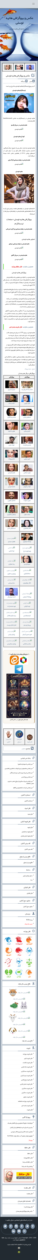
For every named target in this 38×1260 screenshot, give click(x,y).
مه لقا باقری (27, 573)
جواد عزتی (11, 444)
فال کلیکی (30, 893)
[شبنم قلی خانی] (8, 67)
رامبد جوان (27, 514)
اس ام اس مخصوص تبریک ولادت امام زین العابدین (19, 768)
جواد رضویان (27, 486)
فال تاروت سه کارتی (27, 1071)
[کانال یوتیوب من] (19, 1231)
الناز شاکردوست (11, 625)
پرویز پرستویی (11, 573)
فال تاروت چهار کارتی (27, 1075)
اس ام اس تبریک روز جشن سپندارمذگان (21, 772)
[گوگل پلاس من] (24, 1231)
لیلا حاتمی (11, 550)
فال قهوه (30, 827)
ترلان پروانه (11, 458)
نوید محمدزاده (11, 606)
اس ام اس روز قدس (27, 776)
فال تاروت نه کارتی (27, 1088)
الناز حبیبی (27, 403)
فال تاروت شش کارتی (26, 1084)
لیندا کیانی (27, 606)
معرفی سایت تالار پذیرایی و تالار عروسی (22, 1131)
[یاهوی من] (33, 1226)
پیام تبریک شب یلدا (27, 1166)
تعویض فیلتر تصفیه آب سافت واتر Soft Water (20, 1135)
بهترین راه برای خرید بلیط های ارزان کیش (21, 1127)
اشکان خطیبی (11, 500)
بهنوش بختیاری (11, 514)
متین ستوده (27, 500)
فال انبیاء (30, 814)
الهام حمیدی (11, 486)
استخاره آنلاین (28, 800)
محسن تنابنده (27, 444)
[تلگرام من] (27, 1226)
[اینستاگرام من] (16, 1226)
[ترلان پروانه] (19, 67)
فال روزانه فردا (28, 1206)
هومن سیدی (11, 541)
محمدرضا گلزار (11, 417)
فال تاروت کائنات (28, 1062)
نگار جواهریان (27, 582)
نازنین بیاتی (27, 431)
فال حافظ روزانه (28, 1157)
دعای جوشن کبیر (28, 875)
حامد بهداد (11, 403)
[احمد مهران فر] (30, 67)
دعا (32, 879)
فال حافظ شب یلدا (27, 1161)
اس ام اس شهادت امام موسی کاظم (23, 787)
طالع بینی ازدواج (19, 740)
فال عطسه (30, 1193)
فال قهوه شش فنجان (27, 835)
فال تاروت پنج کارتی (27, 1079)
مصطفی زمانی (27, 417)
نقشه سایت (10, 1244)
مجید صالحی (27, 472)
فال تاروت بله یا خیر (27, 1105)
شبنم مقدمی (27, 615)
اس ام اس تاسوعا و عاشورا (25, 764)
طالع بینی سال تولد (27, 1040)
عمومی (23, 748)
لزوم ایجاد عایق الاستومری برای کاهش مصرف (20, 1122)
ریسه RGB (29, 919)
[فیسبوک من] (22, 1226)
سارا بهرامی (11, 582)
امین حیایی (27, 458)
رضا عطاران (11, 564)
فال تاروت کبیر (28, 1058)
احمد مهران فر (12, 596)
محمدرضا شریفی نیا (27, 389)
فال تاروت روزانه (28, 1054)
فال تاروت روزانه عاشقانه (25, 1101)
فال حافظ (30, 1153)
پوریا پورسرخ (27, 550)
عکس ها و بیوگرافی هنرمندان (24, 1211)
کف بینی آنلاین (8, 740)
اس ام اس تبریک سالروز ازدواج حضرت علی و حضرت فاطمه (21, 782)
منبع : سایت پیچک (30, 368)
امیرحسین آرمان (27, 634)
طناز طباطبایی (27, 528)
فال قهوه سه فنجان (27, 831)
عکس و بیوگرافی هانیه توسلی (19, 20)
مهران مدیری (11, 389)
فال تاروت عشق (28, 1096)
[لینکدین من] (13, 1231)
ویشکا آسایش (27, 596)
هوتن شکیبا (11, 431)
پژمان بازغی (11, 634)
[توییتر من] (5, 1226)
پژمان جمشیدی (11, 643)
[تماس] (11, 1226)
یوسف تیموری (27, 541)
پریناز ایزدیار (27, 625)
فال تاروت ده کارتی (27, 1092)
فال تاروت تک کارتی (27, 1066)
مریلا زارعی (27, 564)
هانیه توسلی (11, 472)
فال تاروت (30, 1109)
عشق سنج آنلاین (28, 906)
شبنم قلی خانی (11, 528)
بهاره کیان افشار (11, 615)
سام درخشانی (27, 643)
